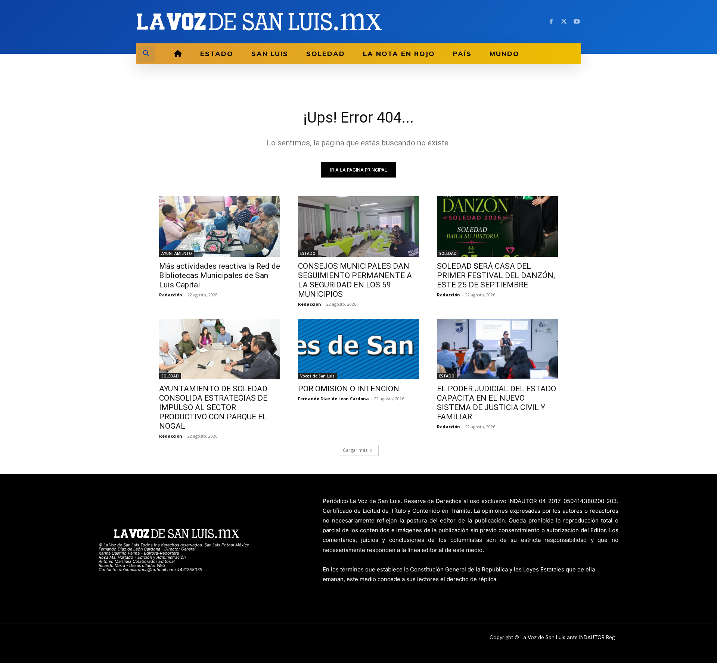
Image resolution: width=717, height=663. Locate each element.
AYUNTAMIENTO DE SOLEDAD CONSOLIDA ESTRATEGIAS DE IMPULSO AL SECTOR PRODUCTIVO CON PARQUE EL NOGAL (213, 407)
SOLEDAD (448, 253)
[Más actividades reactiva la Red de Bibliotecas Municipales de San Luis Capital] (219, 226)
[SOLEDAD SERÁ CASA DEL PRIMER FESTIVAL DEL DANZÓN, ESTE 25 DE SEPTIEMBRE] (497, 226)
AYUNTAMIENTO (176, 253)
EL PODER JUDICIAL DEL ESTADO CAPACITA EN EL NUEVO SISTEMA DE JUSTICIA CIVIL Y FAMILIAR (496, 402)
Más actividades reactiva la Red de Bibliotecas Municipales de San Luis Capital (219, 275)
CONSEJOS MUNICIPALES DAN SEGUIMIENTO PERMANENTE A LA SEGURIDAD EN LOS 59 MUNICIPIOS (355, 280)
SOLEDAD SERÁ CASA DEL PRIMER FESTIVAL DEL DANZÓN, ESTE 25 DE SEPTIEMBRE (496, 275)
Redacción (170, 294)
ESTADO (308, 253)
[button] (146, 54)
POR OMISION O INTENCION (348, 388)
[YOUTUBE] (576, 21)
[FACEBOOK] (551, 21)
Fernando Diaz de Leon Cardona (333, 398)
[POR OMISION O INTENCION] (358, 349)
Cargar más (355, 450)
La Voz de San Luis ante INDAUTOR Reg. (569, 637)
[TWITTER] (563, 21)
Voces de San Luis (317, 376)
